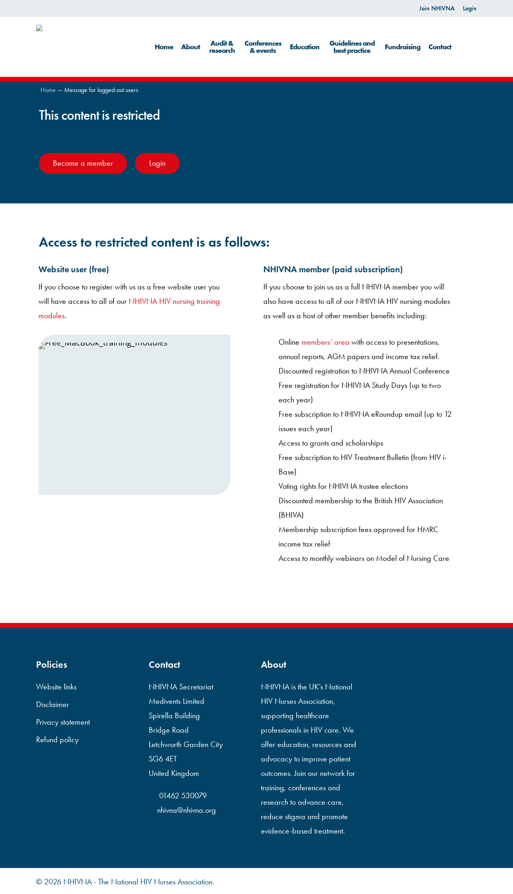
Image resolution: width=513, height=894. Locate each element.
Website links (56, 686)
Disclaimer (52, 704)
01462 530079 (182, 795)
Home (48, 90)
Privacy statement (63, 722)
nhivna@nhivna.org (186, 810)
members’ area (325, 342)
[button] (83, 163)
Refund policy (57, 739)
